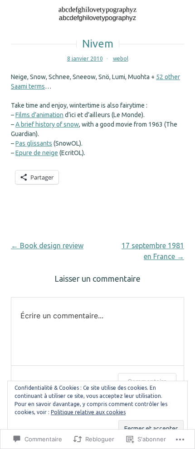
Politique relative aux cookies (88, 412)
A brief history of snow (47, 124)
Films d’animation (39, 114)
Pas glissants (33, 143)
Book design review (47, 245)
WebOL (120, 58)
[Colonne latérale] (183, 11)
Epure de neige (36, 152)
